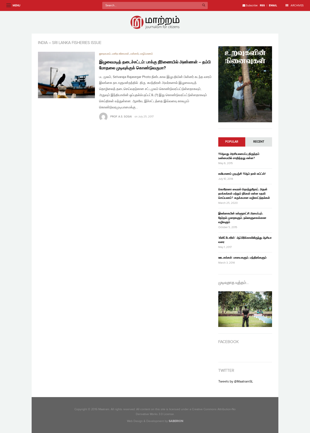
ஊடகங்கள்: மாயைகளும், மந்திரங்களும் (242, 257)
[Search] (204, 5)
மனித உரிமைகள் (120, 53)
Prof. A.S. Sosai (121, 116)
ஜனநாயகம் (105, 53)
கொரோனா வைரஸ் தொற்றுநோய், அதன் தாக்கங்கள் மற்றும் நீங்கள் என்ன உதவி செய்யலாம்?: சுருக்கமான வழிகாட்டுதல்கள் (244, 194)
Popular (231, 141)
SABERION (176, 421)
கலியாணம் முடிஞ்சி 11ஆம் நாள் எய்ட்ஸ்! (242, 174)
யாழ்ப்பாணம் (146, 53)
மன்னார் (134, 53)
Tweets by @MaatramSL (235, 382)
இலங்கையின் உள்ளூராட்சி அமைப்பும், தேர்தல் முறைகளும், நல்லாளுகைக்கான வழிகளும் (242, 218)
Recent (258, 141)
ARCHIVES (297, 5)
